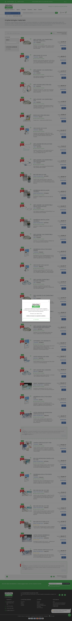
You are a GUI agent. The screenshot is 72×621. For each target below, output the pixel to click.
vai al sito (36, 319)
